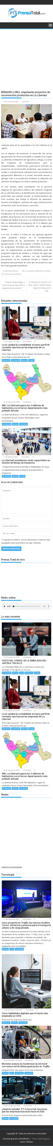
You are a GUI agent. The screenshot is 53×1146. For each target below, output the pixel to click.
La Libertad (7, 271)
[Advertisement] (26, 57)
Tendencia (23, 424)
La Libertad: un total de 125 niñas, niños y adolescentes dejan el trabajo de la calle (39, 286)
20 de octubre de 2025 (11, 1106)
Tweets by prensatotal (11, 867)
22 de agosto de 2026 (11, 402)
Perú (21, 673)
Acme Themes (26, 1141)
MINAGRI (39, 271)
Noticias (15, 271)
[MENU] (50, 25)
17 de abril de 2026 (10, 457)
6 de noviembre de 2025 (12, 1060)
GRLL (23, 271)
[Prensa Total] (3, 25)
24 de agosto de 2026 (11, 341)
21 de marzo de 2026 (11, 919)
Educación (6, 360)
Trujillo (31, 360)
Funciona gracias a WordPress (16, 1138)
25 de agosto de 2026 (11, 657)
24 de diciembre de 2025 (12, 1010)
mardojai (25, 101)
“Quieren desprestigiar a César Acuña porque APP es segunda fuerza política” (13, 285)
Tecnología (19, 949)
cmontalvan (27, 341)
